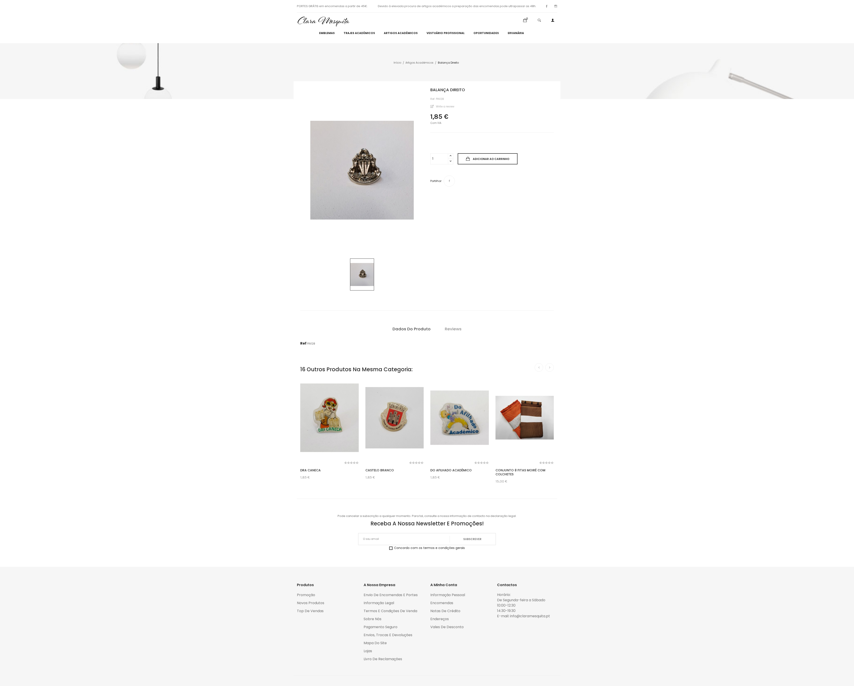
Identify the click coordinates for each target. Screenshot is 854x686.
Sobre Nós (372, 618)
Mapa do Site (375, 643)
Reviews (453, 329)
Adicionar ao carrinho (491, 159)
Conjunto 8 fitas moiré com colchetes (520, 472)
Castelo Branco (379, 470)
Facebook (546, 6)
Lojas (368, 651)
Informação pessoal (447, 594)
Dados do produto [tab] (412, 329)
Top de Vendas (310, 610)
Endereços (439, 618)
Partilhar (449, 181)
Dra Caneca (310, 470)
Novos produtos (310, 602)
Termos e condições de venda (390, 610)
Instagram (555, 6)
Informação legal (379, 602)
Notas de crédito (445, 610)
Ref (303, 343)
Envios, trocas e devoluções (388, 635)
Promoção (306, 594)
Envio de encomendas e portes (391, 594)
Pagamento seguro (380, 627)
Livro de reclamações (383, 659)
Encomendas (441, 602)
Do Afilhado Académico (451, 470)
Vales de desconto (447, 627)
